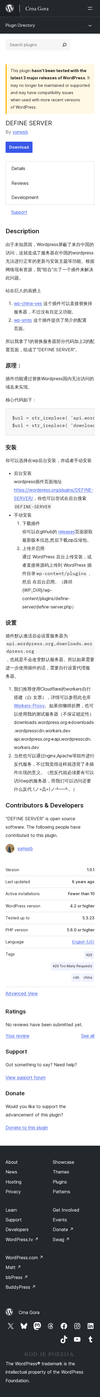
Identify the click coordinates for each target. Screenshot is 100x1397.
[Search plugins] (64, 44)
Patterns (61, 1191)
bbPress (17, 1277)
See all (87, 1035)
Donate (63, 1229)
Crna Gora (29, 1312)
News (11, 1172)
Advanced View (22, 993)
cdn (76, 977)
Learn (11, 1210)
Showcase (63, 1162)
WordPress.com (24, 1257)
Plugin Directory (20, 25)
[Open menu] (91, 8)
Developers (17, 1229)
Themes (61, 1172)
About (12, 1162)
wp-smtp (23, 320)
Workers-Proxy (29, 705)
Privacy (13, 1191)
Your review (17, 1035)
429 (89, 955)
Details (18, 168)
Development (25, 197)
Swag (61, 1239)
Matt (13, 1267)
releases (66, 531)
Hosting (13, 1182)
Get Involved (66, 1210)
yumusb (20, 132)
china (88, 977)
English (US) (83, 941)
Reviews (20, 183)
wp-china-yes (28, 303)
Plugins (60, 1182)
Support (19, 212)
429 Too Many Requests (72, 966)
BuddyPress (21, 1287)
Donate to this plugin (27, 1127)
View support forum (26, 1077)
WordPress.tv (22, 1239)
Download (19, 147)
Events (60, 1219)
